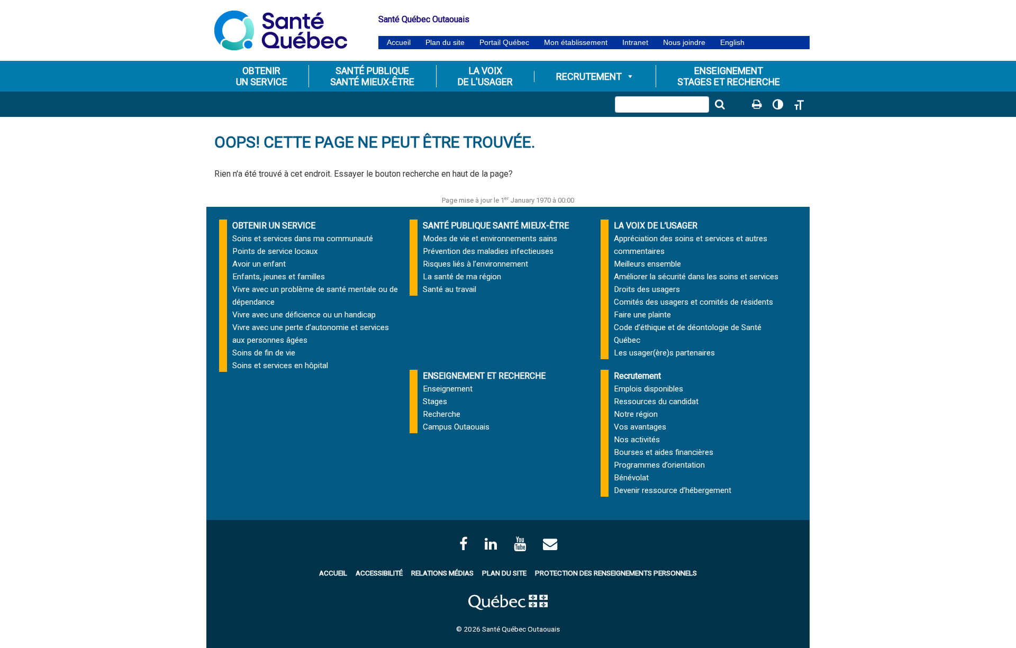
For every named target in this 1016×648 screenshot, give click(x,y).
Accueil (399, 43)
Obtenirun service (261, 76)
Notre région (636, 414)
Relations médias (442, 573)
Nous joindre (684, 43)
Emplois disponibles (648, 389)
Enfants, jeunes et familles (278, 276)
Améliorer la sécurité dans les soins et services (696, 276)
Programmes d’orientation (659, 465)
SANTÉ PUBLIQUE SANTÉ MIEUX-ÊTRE (496, 226)
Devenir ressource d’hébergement (672, 490)
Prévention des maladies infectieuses (488, 251)
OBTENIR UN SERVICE (273, 226)
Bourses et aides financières (663, 452)
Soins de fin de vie (263, 353)
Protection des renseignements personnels (616, 573)
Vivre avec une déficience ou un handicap (304, 315)
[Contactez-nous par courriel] (550, 544)
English (732, 43)
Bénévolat (631, 477)
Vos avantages (640, 427)
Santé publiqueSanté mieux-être (372, 76)
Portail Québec (504, 43)
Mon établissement (575, 43)
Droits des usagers (647, 289)
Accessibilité (379, 573)
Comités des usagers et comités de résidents (693, 302)
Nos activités (637, 439)
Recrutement (589, 76)
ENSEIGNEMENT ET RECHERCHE (484, 376)
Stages (435, 401)
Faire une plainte (642, 315)
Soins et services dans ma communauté (302, 238)
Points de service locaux (275, 251)
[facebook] (463, 544)
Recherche (441, 414)
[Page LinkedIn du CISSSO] (490, 544)
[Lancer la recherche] (719, 104)
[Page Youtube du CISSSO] (519, 544)
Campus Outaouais (456, 427)
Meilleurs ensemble (647, 264)
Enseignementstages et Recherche (728, 76)
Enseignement (448, 389)
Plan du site (445, 43)
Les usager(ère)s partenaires (664, 353)
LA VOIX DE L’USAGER (655, 226)
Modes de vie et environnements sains (490, 238)
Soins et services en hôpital (280, 365)
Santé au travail (449, 289)
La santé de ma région (462, 276)
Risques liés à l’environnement (475, 264)
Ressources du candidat (656, 401)
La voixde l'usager (485, 76)
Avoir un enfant (259, 264)
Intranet (635, 43)
